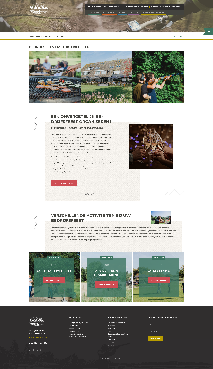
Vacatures (112, 7)
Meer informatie (54, 280)
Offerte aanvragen (64, 183)
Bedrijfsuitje (73, 325)
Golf (109, 331)
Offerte (154, 7)
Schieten (111, 325)
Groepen (134, 12)
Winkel (121, 7)
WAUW (108, 358)
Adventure (112, 328)
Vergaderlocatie (75, 328)
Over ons (111, 339)
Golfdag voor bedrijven (77, 337)
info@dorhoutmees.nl (38, 337)
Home (31, 36)
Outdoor (94, 12)
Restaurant (109, 12)
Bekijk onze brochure (97, 7)
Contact (144, 7)
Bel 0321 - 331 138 (38, 343)
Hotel (122, 12)
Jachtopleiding (132, 7)
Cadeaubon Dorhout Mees (170, 7)
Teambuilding (74, 331)
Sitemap (111, 342)
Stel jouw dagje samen (116, 323)
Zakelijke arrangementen (78, 323)
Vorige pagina (178, 36)
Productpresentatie (76, 334)
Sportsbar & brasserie (153, 12)
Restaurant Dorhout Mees (118, 334)
